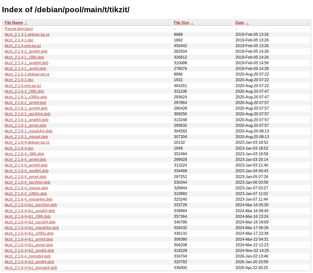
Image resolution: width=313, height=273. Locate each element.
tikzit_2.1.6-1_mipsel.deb (26, 137)
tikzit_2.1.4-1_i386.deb (24, 57)
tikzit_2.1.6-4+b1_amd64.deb (30, 211)
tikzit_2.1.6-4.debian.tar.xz (27, 142)
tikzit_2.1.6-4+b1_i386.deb (28, 216)
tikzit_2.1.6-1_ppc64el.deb (27, 114)
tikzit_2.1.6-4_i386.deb (24, 154)
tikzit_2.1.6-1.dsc (19, 80)
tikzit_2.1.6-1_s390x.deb (26, 97)
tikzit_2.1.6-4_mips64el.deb (28, 199)
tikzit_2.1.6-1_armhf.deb (25, 103)
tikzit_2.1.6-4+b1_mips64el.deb (32, 228)
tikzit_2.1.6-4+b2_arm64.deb (29, 250)
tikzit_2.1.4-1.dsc (19, 40)
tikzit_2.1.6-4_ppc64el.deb (27, 182)
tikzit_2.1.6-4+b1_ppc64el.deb (31, 205)
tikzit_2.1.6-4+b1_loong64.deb (31, 268)
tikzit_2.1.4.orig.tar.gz (23, 46)
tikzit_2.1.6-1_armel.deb (25, 125)
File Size (181, 23)
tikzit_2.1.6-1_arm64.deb (26, 108)
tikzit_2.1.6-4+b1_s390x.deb (29, 233)
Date (239, 23)
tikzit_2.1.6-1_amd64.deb (26, 120)
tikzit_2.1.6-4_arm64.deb (26, 165)
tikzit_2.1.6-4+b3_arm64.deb (29, 262)
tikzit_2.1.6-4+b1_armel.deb (29, 245)
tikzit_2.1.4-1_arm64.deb (26, 51)
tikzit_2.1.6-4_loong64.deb (28, 256)
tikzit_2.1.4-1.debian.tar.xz (27, 34)
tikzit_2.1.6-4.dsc (19, 148)
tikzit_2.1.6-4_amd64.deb (26, 171)
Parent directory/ (19, 29)
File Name (14, 23)
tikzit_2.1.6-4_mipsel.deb (26, 188)
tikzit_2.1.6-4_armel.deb (25, 177)
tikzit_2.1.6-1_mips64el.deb (28, 131)
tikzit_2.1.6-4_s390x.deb (26, 194)
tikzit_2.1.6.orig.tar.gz (23, 86)
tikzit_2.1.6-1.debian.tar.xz (27, 74)
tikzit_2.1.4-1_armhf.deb (25, 68)
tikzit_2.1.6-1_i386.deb (24, 91)
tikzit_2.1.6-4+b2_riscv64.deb (30, 222)
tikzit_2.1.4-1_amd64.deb (26, 63)
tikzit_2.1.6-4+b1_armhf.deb (29, 239)
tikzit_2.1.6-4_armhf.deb (25, 159)
